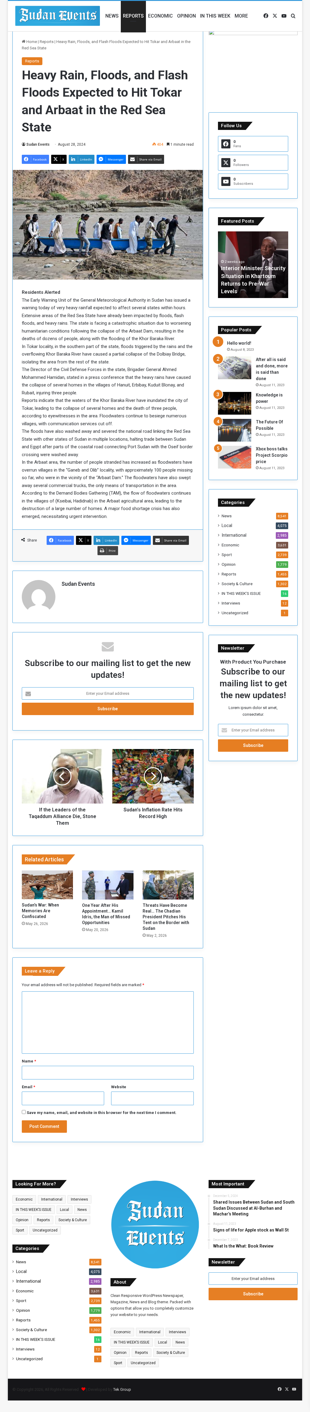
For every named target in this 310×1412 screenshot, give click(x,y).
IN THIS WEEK (215, 16)
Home (31, 41)
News (112, 16)
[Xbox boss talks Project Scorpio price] (234, 457)
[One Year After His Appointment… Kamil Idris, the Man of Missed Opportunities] (108, 885)
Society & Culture (237, 583)
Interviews (231, 603)
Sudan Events (38, 144)
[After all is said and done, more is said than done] (234, 367)
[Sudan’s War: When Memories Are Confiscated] (47, 884)
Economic (160, 16)
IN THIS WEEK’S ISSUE (241, 593)
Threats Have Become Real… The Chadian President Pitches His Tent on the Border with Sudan (166, 917)
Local (227, 525)
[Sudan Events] (57, 16)
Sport (227, 554)
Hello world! (239, 343)
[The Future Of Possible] (234, 430)
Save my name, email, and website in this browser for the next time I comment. (101, 1112)
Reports (133, 16)
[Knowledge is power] (234, 403)
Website (118, 1087)
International (234, 535)
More (241, 16)
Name (29, 1061)
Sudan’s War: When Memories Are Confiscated (40, 911)
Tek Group (122, 1389)
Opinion (186, 16)
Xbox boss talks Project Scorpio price (272, 455)
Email (28, 1087)
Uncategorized (235, 612)
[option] (253, 264)
